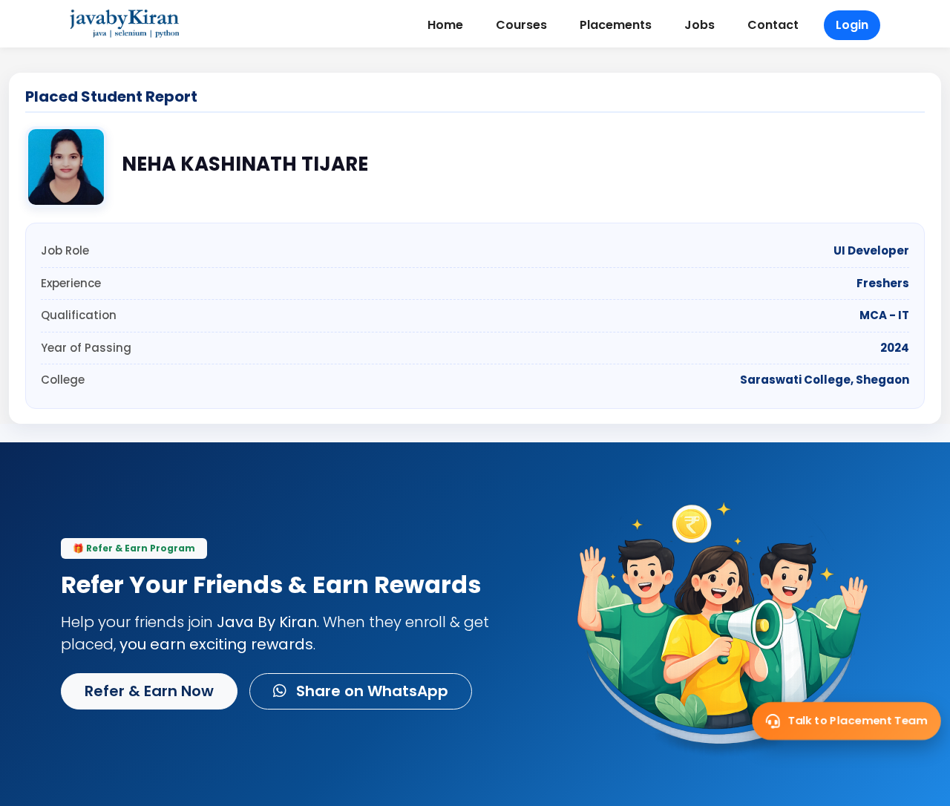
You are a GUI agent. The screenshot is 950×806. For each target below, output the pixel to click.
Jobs (699, 24)
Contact (773, 24)
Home (445, 24)
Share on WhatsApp (370, 691)
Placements (616, 24)
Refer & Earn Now (149, 691)
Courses (521, 24)
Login (852, 24)
